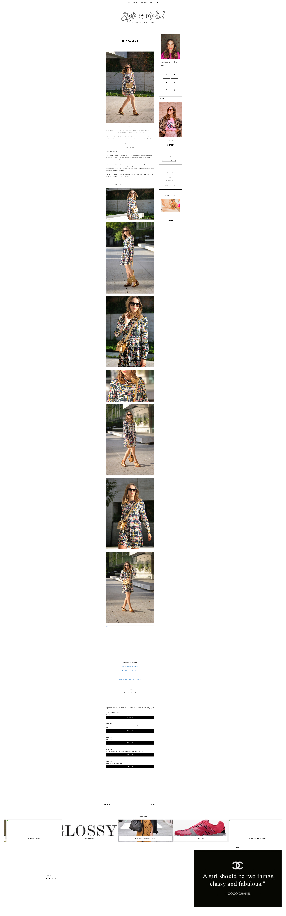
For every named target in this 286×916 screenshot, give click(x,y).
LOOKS (170, 177)
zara (137, 47)
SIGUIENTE (107, 804)
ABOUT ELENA (170, 172)
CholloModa (126, 176)
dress (126, 45)
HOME (128, 2)
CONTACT (135, 2)
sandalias (150, 45)
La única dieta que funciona (124, 714)
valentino (124, 47)
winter (133, 47)
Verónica (109, 749)
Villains (170, 145)
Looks (136, 45)
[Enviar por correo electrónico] (135, 693)
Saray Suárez (110, 705)
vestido (129, 47)
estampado (131, 45)
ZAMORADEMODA (170, 180)
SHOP (151, 2)
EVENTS (170, 182)
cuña (118, 45)
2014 (107, 45)
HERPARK (153, 914)
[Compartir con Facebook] (124, 693)
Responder (130, 717)
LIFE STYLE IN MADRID (170, 185)
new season (141, 45)
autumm (114, 45)
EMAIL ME (170, 175)
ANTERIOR (153, 804)
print (146, 45)
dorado (122, 45)
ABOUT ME (144, 2)
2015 (110, 45)
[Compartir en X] (128, 693)
